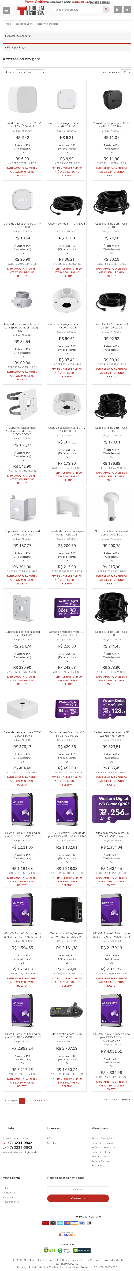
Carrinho (51, 1143)
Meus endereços (11, 1201)
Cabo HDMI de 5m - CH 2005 (66, 224)
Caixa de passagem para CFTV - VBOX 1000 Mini (22, 124)
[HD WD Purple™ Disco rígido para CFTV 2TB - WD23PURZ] (66, 809)
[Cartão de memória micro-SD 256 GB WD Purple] (111, 809)
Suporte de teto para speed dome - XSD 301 (111, 533)
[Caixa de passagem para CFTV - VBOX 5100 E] (22, 708)
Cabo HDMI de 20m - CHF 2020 (111, 633)
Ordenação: (9, 72)
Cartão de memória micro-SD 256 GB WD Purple (111, 834)
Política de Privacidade (103, 1143)
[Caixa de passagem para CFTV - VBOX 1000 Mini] (22, 99)
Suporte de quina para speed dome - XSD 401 (22, 533)
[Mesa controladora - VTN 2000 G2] (66, 1010)
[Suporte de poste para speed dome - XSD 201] (22, 608)
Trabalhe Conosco (101, 1161)
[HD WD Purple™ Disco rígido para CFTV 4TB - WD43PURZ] (22, 909)
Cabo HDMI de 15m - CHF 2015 (111, 429)
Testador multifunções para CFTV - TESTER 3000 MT (66, 935)
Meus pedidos (9, 1197)
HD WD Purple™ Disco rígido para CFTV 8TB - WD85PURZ (22, 1035)
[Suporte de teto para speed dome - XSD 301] (111, 507)
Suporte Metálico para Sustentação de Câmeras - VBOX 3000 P (22, 431)
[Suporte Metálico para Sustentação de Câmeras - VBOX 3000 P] (22, 404)
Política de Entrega (101, 1152)
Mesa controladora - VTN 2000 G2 (66, 1035)
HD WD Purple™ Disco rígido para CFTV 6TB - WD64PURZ (111, 935)
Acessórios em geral (18, 36)
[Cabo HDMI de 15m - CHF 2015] (111, 404)
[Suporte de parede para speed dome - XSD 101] (66, 507)
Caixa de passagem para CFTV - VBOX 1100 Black (111, 124)
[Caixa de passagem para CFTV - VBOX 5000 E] (66, 404)
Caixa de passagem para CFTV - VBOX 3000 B (66, 326)
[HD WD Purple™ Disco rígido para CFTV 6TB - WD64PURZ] (111, 909)
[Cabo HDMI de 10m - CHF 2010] (111, 200)
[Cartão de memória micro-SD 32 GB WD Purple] (66, 608)
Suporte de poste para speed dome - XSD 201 (22, 633)
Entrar (6, 1188)
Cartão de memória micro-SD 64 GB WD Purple (67, 734)
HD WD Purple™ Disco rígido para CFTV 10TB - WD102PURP (111, 1037)
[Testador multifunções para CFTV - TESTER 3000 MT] (66, 909)
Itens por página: (111, 72)
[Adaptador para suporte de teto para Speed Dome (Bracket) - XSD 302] (22, 300)
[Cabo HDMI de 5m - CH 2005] (66, 200)
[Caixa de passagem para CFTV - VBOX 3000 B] (66, 300)
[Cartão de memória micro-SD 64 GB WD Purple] (66, 708)
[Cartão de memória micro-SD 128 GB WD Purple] (111, 708)
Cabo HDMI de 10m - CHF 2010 (111, 225)
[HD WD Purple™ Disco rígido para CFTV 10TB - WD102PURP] (111, 1010)
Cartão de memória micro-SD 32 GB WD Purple (67, 633)
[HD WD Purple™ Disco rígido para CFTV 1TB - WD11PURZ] (22, 809)
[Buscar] (106, 9)
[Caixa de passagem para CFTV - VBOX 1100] (66, 99)
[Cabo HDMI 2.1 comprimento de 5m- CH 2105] (111, 300)
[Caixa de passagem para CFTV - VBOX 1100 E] (22, 200)
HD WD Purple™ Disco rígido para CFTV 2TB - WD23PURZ (67, 834)
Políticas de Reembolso (103, 1147)
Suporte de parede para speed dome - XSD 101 (67, 533)
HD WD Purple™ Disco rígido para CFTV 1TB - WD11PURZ (22, 834)
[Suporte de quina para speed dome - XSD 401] (22, 507)
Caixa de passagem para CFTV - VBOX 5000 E (66, 429)
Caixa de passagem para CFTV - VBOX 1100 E (22, 225)
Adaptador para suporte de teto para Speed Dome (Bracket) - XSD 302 (22, 327)
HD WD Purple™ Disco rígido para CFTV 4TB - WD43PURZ (22, 935)
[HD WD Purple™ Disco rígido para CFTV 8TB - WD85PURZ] (22, 1010)
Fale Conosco (98, 1165)
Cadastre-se (9, 1192)
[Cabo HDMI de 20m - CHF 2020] (111, 608)
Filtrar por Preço (16, 47)
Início (49, 1138)
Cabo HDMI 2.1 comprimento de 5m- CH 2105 (111, 326)
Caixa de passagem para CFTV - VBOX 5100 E (22, 734)
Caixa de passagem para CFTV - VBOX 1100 (66, 124)
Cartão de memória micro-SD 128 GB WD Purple (111, 734)
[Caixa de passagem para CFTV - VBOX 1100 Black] (111, 99)
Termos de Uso (99, 1156)
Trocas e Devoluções (102, 1138)
